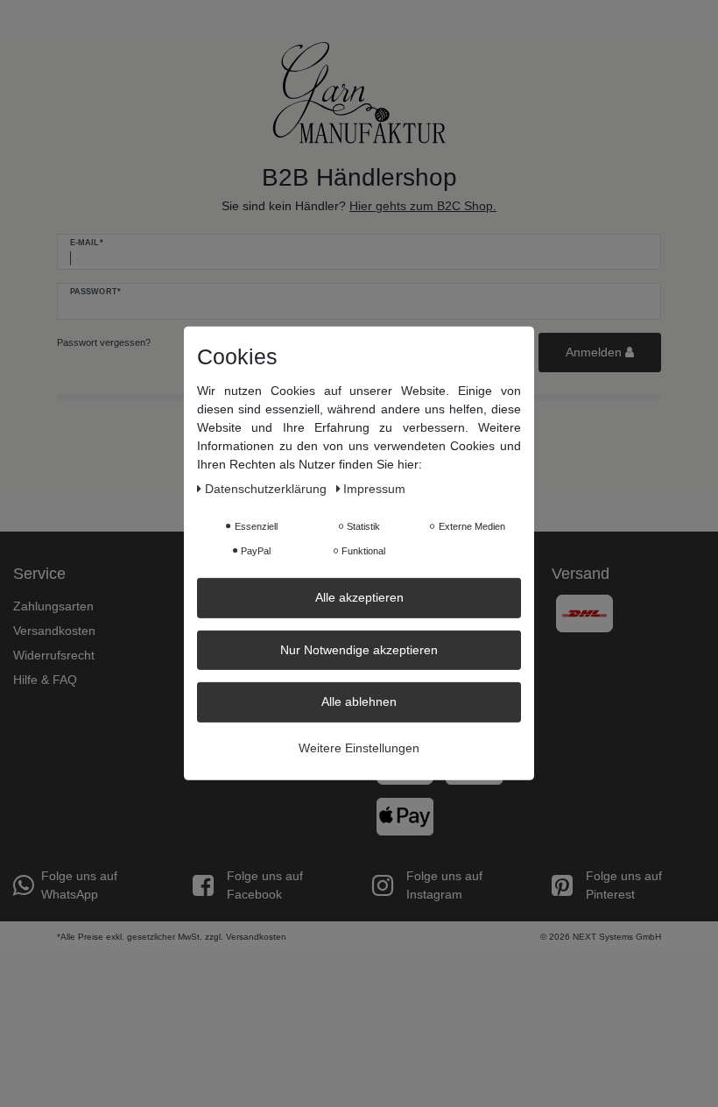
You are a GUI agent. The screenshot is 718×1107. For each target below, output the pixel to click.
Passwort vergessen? (104, 342)
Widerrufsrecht (54, 655)
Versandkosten (54, 631)
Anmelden (595, 352)
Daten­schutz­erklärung (267, 489)
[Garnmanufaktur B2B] (359, 93)
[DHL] (584, 612)
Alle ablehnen (359, 702)
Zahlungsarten (53, 606)
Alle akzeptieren (359, 597)
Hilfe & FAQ (45, 680)
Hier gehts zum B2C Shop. (422, 206)
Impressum (374, 489)
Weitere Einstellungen (359, 747)
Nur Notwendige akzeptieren (359, 649)
